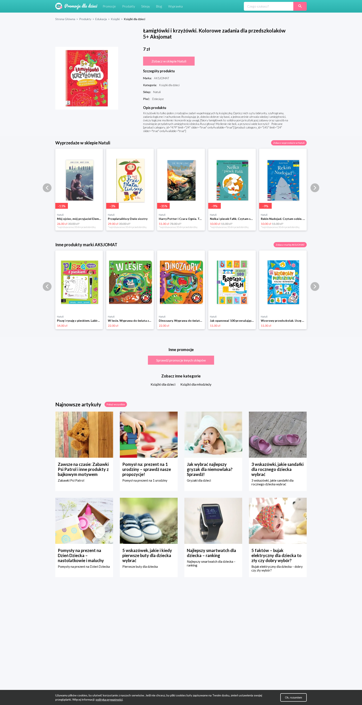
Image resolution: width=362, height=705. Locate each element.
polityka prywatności (109, 699)
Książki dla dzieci (163, 384)
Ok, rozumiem (293, 697)
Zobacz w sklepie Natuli (168, 61)
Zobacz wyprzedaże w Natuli (289, 142)
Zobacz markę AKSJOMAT (290, 244)
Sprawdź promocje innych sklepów (181, 360)
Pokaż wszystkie (116, 404)
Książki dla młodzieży (195, 384)
